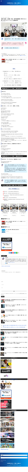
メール (2, 284)
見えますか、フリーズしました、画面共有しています (13, 82)
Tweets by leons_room (4, 449)
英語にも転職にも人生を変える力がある (14, 464)
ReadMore (5, 215)
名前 (2, 281)
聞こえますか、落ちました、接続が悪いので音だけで (13, 78)
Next (26, 210)
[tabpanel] (5, 210)
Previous (1, 210)
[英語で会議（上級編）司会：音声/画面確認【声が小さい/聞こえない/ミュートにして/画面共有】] (15, 253)
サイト (2, 287)
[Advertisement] (14, 11)
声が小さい (6, 73)
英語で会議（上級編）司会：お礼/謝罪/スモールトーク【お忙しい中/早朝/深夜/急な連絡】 (14, 211)
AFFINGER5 (20, 465)
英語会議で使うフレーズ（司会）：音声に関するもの (12, 71)
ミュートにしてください (8, 76)
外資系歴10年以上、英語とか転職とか (14, 3)
